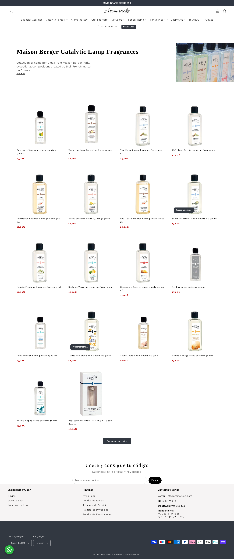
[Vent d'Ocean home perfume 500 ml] (39, 329)
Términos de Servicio (95, 505)
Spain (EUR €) (18, 543)
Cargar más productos (117, 441)
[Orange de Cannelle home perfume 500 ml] (143, 260)
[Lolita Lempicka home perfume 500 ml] (91, 329)
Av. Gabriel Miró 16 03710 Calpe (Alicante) (171, 513)
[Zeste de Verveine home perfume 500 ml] (91, 260)
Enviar (155, 480)
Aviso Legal (89, 496)
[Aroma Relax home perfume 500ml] (143, 329)
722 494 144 (171, 506)
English (40, 543)
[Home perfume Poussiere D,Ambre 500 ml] (91, 123)
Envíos (12, 496)
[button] (11, 11)
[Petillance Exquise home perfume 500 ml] (39, 192)
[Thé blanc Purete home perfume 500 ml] (194, 123)
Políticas (88, 489)
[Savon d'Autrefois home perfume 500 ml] (194, 192)
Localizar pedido (18, 505)
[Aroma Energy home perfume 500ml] (194, 329)
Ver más (21, 73)
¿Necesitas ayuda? (19, 489)
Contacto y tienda (168, 489)
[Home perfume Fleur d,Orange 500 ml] (91, 192)
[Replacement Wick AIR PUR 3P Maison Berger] (91, 394)
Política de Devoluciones (97, 514)
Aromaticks (106, 554)
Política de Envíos (93, 500)
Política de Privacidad (96, 510)
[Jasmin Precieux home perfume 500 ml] (39, 260)
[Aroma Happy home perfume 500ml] (39, 394)
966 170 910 (167, 501)
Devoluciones (16, 500)
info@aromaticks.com (175, 496)
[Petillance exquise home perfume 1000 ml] (143, 192)
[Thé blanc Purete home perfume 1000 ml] (143, 123)
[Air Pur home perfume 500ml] (194, 260)
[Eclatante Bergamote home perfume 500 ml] (39, 123)
